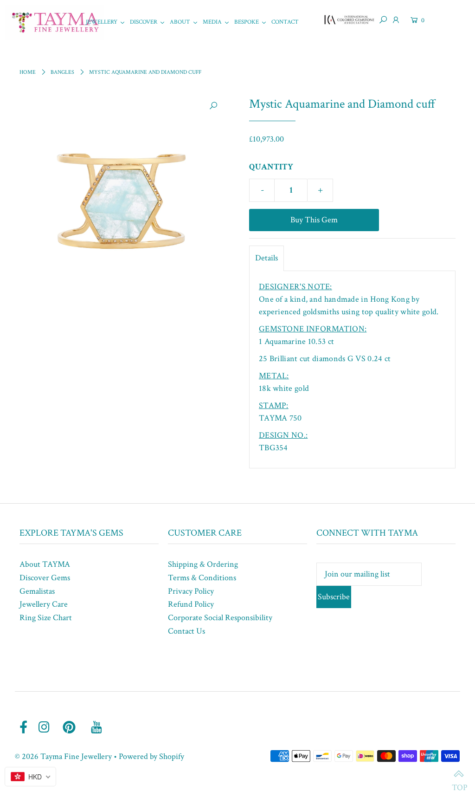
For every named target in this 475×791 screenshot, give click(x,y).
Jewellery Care (43, 604)
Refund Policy (191, 604)
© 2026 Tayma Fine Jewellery (63, 756)
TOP (459, 775)
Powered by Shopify (151, 756)
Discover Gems (44, 577)
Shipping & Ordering (203, 564)
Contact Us (186, 631)
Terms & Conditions (202, 577)
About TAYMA (44, 564)
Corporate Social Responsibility (220, 617)
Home (27, 72)
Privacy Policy (191, 591)
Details (266, 258)
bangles (62, 72)
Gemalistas (37, 591)
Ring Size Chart (45, 617)
